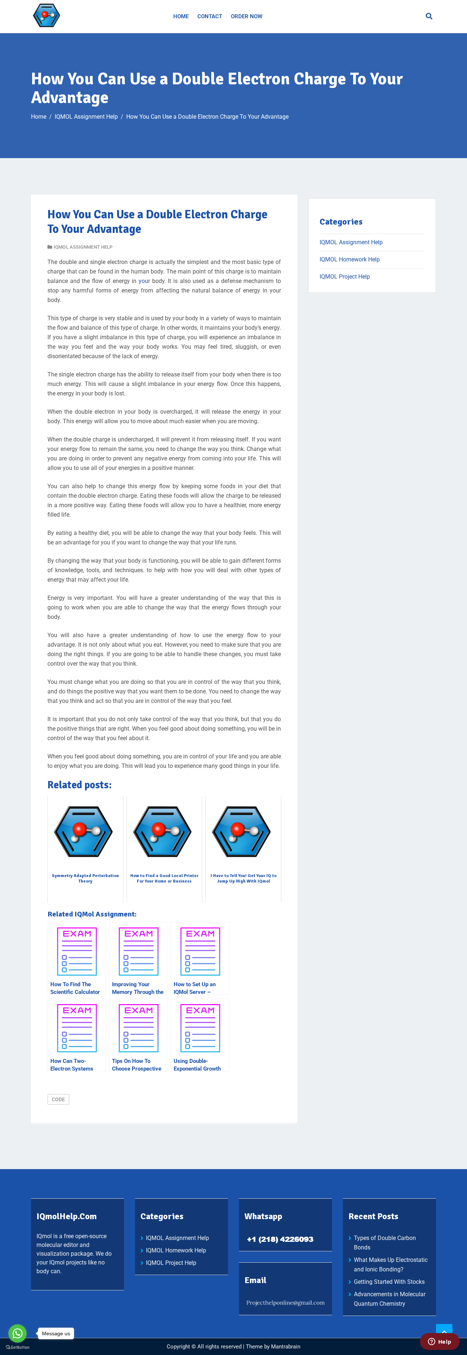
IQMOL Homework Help (350, 259)
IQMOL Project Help (345, 276)
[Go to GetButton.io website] (17, 1347)
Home (181, 16)
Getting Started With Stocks (389, 1281)
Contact (209, 16)
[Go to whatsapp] (17, 1333)
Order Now (246, 16)
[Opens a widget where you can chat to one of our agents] (440, 1342)
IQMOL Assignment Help (83, 247)
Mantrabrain (285, 1346)
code (58, 1099)
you (143, 280)
